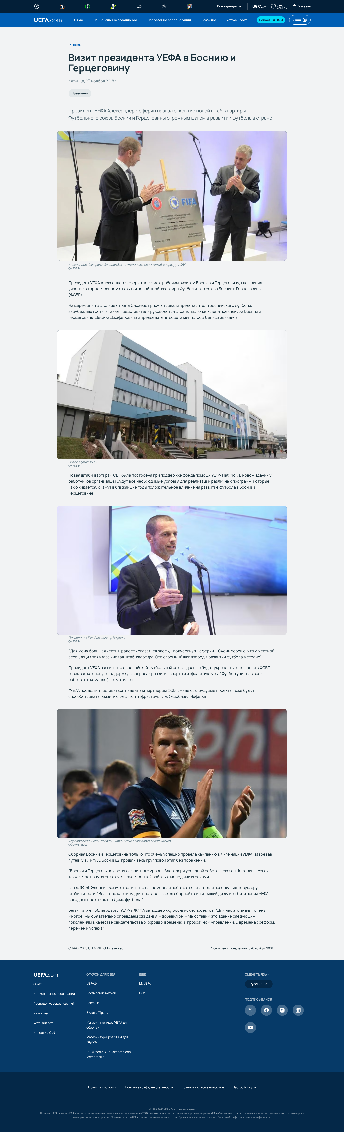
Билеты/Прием (97, 1012)
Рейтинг (92, 1003)
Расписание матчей (101, 993)
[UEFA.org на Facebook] (266, 1014)
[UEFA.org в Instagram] (282, 1014)
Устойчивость (44, 1023)
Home (47, 20)
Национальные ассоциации (54, 993)
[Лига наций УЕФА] (189, 6)
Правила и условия (102, 1087)
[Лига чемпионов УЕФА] (36, 6)
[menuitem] (79, 20)
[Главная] (45, 975)
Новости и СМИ (44, 1033)
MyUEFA (145, 983)
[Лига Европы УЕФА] (62, 6)
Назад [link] (76, 44)
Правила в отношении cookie (202, 1087)
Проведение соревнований (53, 1003)
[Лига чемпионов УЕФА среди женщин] (138, 6)
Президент (80, 93)
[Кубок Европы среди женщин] (113, 6)
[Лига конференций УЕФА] (87, 6)
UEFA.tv (92, 983)
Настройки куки (244, 1087)
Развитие (40, 1013)
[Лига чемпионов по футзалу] (164, 6)
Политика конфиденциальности (149, 1087)
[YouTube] (250, 1032)
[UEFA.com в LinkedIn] (298, 1014)
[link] (78, 20)
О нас (37, 984)
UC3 (142, 993)
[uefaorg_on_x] (250, 1014)
